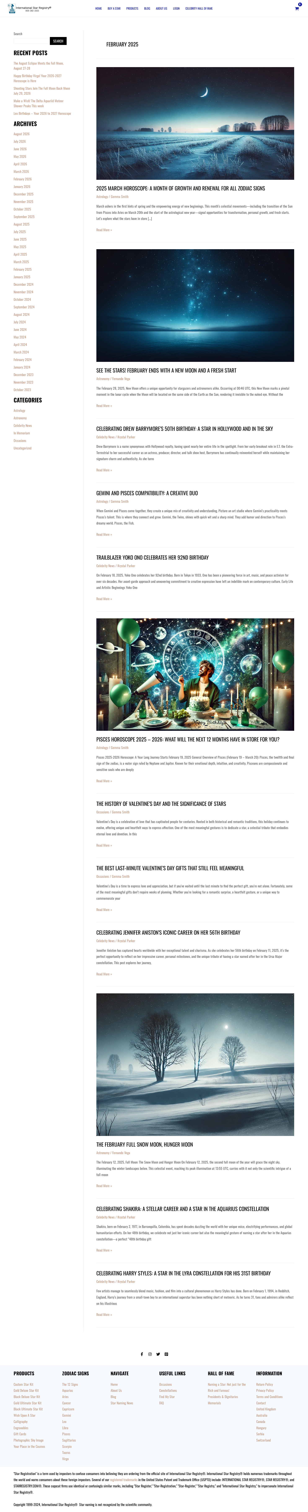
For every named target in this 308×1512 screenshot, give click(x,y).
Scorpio (67, 1446)
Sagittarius (69, 1440)
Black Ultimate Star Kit (28, 1408)
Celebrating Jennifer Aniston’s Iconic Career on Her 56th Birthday (168, 932)
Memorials (214, 1402)
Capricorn (68, 1408)
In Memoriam (22, 432)
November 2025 (23, 201)
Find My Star (167, 1396)
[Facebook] (142, 1354)
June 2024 (20, 329)
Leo (64, 1421)
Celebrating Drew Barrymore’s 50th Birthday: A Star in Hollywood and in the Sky (184, 428)
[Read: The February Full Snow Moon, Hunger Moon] (195, 1064)
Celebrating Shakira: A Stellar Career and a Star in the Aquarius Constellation (182, 1208)
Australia (261, 1415)
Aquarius (67, 1390)
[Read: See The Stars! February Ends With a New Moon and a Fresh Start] (195, 305)
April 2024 (20, 344)
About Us (161, 8)
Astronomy (20, 417)
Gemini (66, 1415)
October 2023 (22, 389)
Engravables (21, 1427)
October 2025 (22, 209)
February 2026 (23, 178)
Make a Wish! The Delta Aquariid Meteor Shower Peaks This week (38, 103)
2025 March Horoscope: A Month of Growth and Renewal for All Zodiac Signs (180, 188)
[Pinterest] (166, 1354)
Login (176, 8)
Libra (65, 1427)
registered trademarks (123, 1479)
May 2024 (20, 336)
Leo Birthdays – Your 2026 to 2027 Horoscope (42, 113)
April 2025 (20, 254)
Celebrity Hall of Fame (199, 8)
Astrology (19, 410)
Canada (260, 1421)
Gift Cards (20, 1433)
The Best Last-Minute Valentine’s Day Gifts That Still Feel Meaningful (170, 868)
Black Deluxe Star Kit (27, 1396)
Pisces (66, 1433)
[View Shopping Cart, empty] (297, 8)
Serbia (260, 1433)
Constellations (168, 1390)
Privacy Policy (265, 1390)
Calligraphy (20, 1421)
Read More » (104, 229)
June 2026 (20, 148)
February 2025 (23, 269)
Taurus (66, 1452)
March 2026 (21, 171)
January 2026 (22, 186)
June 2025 (20, 239)
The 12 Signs (70, 1384)
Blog (147, 8)
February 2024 (23, 359)
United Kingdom (266, 1408)
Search (18, 33)
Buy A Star (114, 8)
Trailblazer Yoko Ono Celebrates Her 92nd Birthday (152, 557)
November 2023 (23, 382)
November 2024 (23, 291)
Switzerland (263, 1440)
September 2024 (24, 306)
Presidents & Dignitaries (223, 1396)
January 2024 (22, 367)
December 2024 (24, 284)
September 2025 (24, 216)
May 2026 (20, 156)
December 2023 (24, 374)
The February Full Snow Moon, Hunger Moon (144, 1144)
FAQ (161, 1402)
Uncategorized (22, 447)
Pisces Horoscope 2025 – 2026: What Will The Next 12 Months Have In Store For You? (188, 739)
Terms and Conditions (269, 1396)
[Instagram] (150, 1354)
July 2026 (20, 141)
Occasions (20, 440)
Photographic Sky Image (29, 1440)
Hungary (261, 1427)
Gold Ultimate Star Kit (27, 1402)
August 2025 (22, 224)
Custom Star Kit (23, 1384)
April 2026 (20, 163)
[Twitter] (158, 1354)
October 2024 (22, 299)
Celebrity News (23, 425)
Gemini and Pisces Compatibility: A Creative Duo (147, 493)
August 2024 (22, 314)
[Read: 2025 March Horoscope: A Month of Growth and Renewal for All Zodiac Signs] (195, 122)
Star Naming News (122, 1402)
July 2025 (20, 231)
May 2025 (20, 246)
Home (98, 8)
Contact (261, 1402)
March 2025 (21, 261)
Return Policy (264, 1384)
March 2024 (21, 352)
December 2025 (24, 193)
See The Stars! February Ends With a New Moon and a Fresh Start (166, 370)
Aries (65, 1396)
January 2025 (22, 276)
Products (132, 8)
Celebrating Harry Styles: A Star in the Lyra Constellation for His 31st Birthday (183, 1273)
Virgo (65, 1458)
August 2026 (22, 133)
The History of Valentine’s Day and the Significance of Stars (161, 803)
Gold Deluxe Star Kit (26, 1390)
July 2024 (20, 321)
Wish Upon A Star (24, 1415)
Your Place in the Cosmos (29, 1446)
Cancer (66, 1402)
